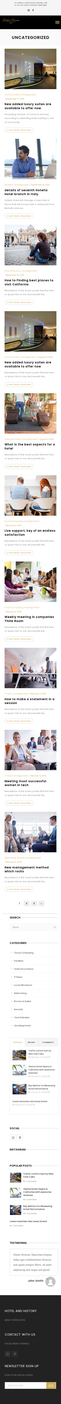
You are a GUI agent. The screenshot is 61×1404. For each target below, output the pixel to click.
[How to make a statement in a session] (30, 667)
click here (42, 5)
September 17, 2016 (14, 98)
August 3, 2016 (46, 439)
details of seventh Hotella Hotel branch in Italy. (26, 192)
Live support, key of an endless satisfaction (30, 533)
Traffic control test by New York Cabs (39, 1052)
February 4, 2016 (13, 525)
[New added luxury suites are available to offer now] (30, 331)
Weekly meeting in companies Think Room (29, 619)
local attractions (13, 271)
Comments (48, 1042)
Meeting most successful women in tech (25, 783)
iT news (8, 693)
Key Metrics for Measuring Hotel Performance (41, 1087)
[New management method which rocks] (30, 832)
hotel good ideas (13, 439)
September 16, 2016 (40, 184)
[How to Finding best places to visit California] (30, 244)
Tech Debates (21, 1017)
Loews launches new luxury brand (30, 1101)
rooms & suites (12, 94)
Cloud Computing (14, 521)
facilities (9, 184)
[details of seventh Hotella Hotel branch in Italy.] (30, 159)
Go (51, 1386)
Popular (17, 1042)
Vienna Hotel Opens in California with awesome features (41, 1069)
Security (21, 857)
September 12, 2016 (14, 275)
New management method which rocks (27, 869)
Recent (31, 1042)
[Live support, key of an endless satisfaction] (30, 495)
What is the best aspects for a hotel (30, 446)
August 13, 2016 (45, 357)
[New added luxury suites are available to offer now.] (30, 68)
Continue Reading (19, 130)
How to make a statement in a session (30, 701)
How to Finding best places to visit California (29, 282)
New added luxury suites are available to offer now (28, 364)
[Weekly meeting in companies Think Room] (30, 581)
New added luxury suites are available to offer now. (28, 106)
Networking (10, 857)
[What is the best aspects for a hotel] (30, 413)
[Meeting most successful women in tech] (30, 750)
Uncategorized (28, 94)
